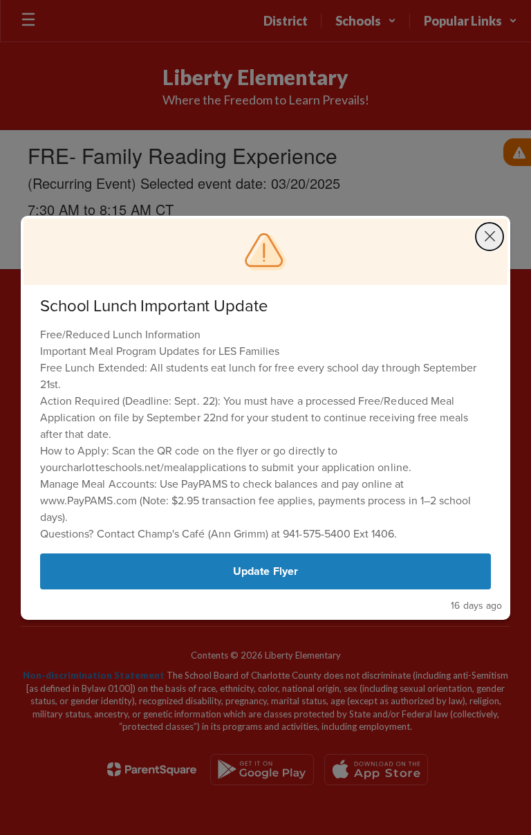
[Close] (489, 236)
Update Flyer (265, 571)
